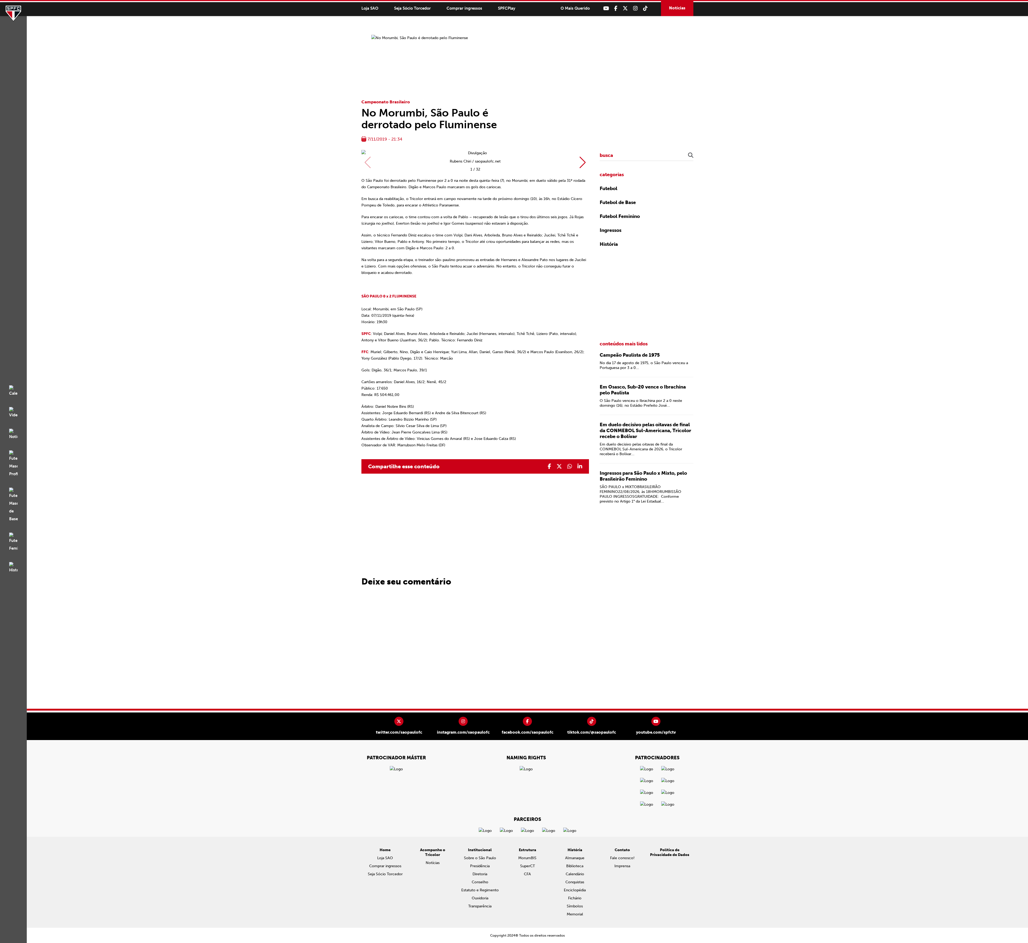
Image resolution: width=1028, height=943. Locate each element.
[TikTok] (645, 8)
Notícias (677, 8)
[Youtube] (606, 8)
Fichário (574, 898)
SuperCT (527, 866)
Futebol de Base (618, 202)
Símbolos (575, 906)
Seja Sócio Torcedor (412, 8)
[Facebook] (615, 8)
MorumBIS (527, 858)
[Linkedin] (579, 466)
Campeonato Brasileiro (385, 101)
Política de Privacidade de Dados (669, 852)
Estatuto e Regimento (480, 890)
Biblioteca (574, 866)
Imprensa (622, 866)
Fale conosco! (622, 858)
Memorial (575, 914)
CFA (527, 874)
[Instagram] (635, 8)
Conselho (480, 882)
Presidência (480, 866)
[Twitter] (625, 8)
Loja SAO (369, 8)
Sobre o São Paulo (480, 858)
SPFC (13, 13)
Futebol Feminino (620, 216)
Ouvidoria (480, 898)
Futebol (608, 188)
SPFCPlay (506, 8)
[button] (582, 162)
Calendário (575, 874)
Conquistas (574, 882)
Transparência (480, 906)
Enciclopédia (575, 890)
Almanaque (574, 858)
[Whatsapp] (569, 466)
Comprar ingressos (464, 8)
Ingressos (610, 230)
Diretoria (480, 874)
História (609, 244)
